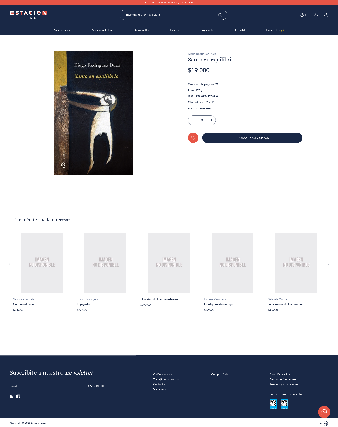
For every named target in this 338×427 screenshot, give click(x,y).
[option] (42, 270)
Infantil (240, 30)
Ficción (175, 30)
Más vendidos (102, 30)
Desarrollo (141, 30)
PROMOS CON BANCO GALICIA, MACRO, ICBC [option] (169, 2)
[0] (302, 15)
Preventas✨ (275, 30)
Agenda (207, 30)
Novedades (62, 30)
